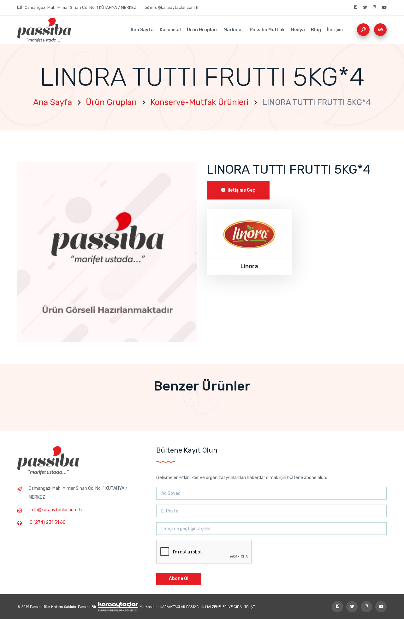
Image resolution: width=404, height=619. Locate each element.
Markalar (233, 29)
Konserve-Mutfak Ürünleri (199, 102)
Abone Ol (178, 578)
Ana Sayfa (142, 29)
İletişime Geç (241, 190)
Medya (298, 29)
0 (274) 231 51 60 (48, 522)
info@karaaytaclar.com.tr (174, 7)
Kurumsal (170, 29)
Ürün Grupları (202, 29)
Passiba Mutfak (267, 29)
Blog (316, 29)
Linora (249, 266)
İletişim (335, 29)
